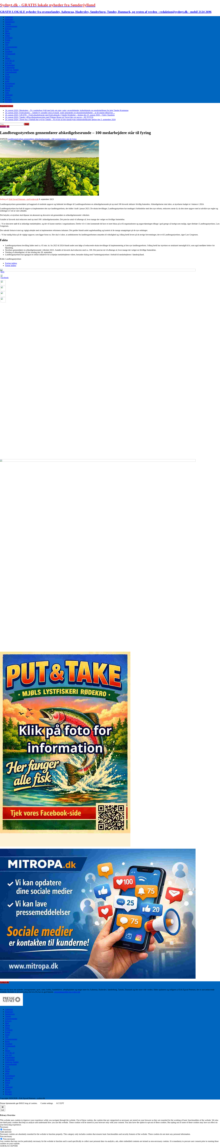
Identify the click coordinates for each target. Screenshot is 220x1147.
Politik (7, 40)
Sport (7, 42)
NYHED (8, 38)
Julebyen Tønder (12, 70)
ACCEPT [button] (60, 1103)
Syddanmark (10, 54)
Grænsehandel (11, 72)
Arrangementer (11, 26)
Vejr (6, 45)
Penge (7, 77)
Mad (7, 31)
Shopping (9, 86)
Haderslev (9, 19)
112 (6, 56)
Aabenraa (9, 17)
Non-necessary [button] (6, 1136)
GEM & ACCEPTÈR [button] (9, 1146)
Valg (7, 93)
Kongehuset (10, 83)
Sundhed (8, 51)
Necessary (7, 1129)
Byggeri (8, 99)
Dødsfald (8, 95)
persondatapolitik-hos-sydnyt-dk (67, 992)
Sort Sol (8, 63)
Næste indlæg (10, 265)
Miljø (7, 79)
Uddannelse (10, 67)
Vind (7, 74)
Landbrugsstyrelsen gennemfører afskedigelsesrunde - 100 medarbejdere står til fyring (42, 139)
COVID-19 (9, 61)
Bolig (7, 49)
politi (7, 81)
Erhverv (8, 29)
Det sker (8, 102)
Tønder (8, 24)
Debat (7, 90)
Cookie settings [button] (46, 1103)
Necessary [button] (4, 1127)
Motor (7, 33)
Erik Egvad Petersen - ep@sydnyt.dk (23, 199)
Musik (7, 88)
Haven (7, 97)
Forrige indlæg (11, 263)
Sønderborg (10, 22)
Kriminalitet (10, 65)
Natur (7, 35)
